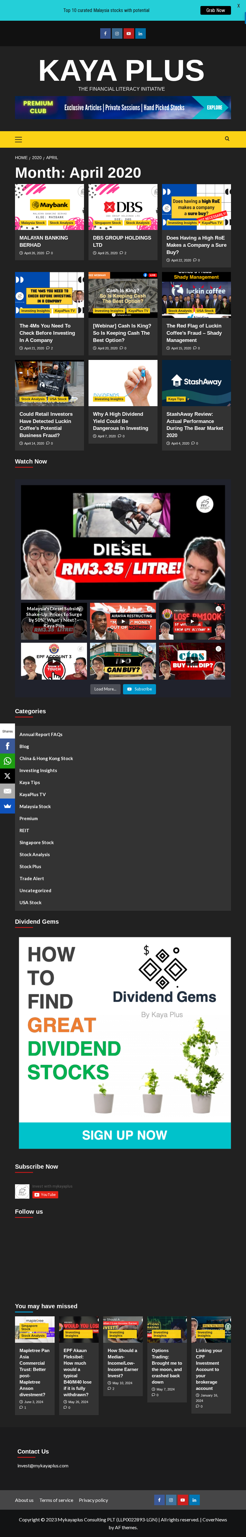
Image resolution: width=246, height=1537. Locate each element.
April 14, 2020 (34, 443)
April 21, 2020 (34, 348)
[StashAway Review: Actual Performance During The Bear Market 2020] (196, 383)
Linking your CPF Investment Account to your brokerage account (209, 1369)
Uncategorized (35, 890)
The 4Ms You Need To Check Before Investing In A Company (47, 333)
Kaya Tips (176, 399)
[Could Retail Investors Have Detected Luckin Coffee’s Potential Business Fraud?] (49, 383)
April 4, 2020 (180, 443)
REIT (24, 830)
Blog (24, 746)
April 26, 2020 (34, 253)
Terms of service (56, 1500)
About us (24, 1500)
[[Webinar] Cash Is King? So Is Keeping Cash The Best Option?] (123, 295)
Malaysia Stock (33, 223)
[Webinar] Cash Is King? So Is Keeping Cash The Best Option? (122, 333)
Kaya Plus (121, 70)
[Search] (227, 139)
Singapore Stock (108, 223)
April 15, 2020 (181, 348)
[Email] (7, 791)
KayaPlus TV (212, 223)
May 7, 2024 (166, 1389)
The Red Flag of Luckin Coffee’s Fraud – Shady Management (194, 333)
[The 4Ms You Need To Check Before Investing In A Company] (49, 295)
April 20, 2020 (108, 348)
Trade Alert (32, 878)
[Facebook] (7, 745)
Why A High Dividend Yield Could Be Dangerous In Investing (120, 421)
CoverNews (214, 1519)
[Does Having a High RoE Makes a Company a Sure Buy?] (196, 207)
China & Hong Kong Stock (46, 758)
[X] (7, 776)
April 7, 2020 (107, 436)
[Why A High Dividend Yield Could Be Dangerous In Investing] (123, 383)
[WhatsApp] (7, 760)
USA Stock (205, 311)
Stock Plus (30, 866)
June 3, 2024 (33, 1402)
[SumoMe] (7, 806)
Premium (29, 818)
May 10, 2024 (122, 1383)
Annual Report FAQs (41, 734)
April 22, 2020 (181, 260)
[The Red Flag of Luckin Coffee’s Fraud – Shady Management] (196, 295)
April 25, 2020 (108, 253)
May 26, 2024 (78, 1402)
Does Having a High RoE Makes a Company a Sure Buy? (196, 245)
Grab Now (215, 10)
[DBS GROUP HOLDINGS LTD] (123, 207)
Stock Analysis (61, 223)
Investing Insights (182, 223)
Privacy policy (93, 1500)
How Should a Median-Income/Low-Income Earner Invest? (123, 1363)
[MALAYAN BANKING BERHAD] (49, 207)
